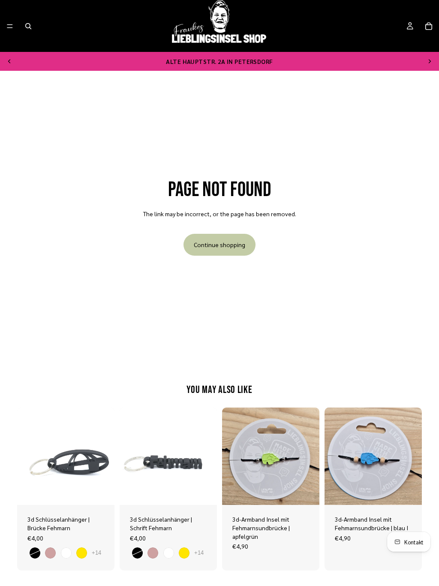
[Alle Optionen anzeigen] (96, 553)
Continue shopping (219, 244)
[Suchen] (28, 26)
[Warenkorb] (428, 26)
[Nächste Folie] (429, 61)
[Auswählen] (101, 492)
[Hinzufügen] (306, 492)
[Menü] (10, 26)
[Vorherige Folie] (9, 61)
